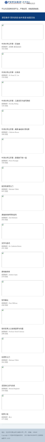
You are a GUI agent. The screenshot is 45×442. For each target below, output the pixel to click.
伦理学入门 (6, 357)
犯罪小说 (5, 414)
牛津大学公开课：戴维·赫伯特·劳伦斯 (15, 129)
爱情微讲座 (6, 272)
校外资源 (22, 18)
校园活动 (31, 18)
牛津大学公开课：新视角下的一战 (14, 158)
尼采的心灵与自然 (8, 386)
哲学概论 (5, 300)
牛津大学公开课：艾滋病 (11, 44)
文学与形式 (6, 243)
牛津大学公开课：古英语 (11, 72)
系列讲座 (14, 18)
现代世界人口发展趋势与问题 (12, 329)
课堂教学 (6, 18)
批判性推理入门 (7, 186)
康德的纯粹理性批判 (9, 215)
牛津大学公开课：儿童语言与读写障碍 (16, 101)
